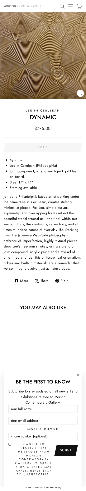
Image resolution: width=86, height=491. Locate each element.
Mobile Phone (43, 429)
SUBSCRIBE (68, 450)
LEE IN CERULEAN (43, 111)
